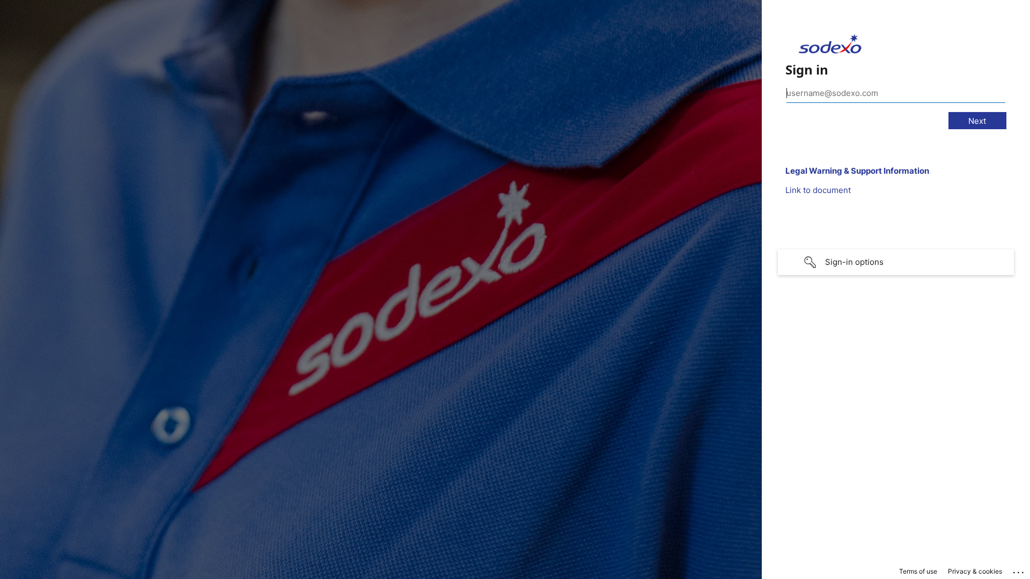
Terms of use (918, 571)
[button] (896, 262)
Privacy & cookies (975, 571)
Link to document (818, 190)
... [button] (1019, 570)
